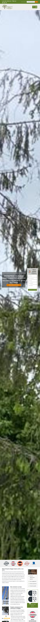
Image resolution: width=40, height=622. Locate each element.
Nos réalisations (14, 285)
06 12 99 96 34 (34, 599)
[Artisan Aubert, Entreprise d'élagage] (7, 7)
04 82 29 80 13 (7, 1)
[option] (20, 311)
